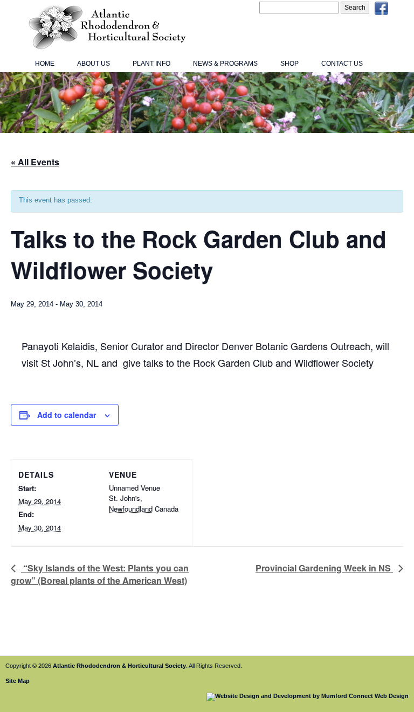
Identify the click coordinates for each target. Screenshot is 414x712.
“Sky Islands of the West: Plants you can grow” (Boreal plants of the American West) (100, 574)
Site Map (17, 681)
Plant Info (151, 63)
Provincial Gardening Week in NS (324, 568)
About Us (93, 63)
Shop (289, 63)
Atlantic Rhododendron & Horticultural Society (119, 665)
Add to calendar (66, 414)
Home (44, 63)
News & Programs (225, 63)
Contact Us (342, 63)
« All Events (35, 162)
